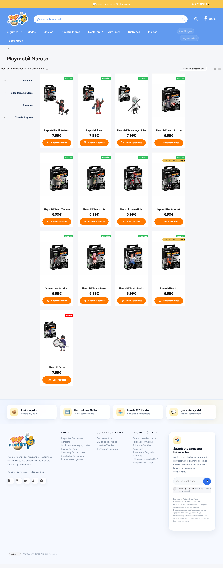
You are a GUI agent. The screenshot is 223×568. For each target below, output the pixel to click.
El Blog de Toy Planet (107, 441)
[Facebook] (10, 481)
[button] (215, 68)
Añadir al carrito (59, 142)
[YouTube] (27, 481)
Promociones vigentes (72, 459)
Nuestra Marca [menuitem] (70, 32)
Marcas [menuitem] (152, 32)
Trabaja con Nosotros (107, 449)
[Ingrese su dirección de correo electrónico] (207, 481)
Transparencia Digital (143, 462)
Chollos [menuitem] (48, 32)
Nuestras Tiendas (105, 445)
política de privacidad (202, 488)
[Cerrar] (1, 565)
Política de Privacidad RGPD (146, 459)
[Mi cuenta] (196, 19)
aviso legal (185, 491)
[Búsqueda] (183, 19)
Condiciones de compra (144, 438)
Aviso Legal (138, 449)
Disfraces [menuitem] (134, 32)
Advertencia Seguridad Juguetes (144, 454)
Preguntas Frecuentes (72, 438)
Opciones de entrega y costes (75, 445)
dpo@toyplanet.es (180, 518)
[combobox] (111, 19)
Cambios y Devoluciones (73, 452)
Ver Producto (59, 379)
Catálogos (185, 31)
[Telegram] (43, 481)
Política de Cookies (142, 445)
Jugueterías (189, 38)
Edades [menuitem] (31, 32)
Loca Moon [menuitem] (16, 40)
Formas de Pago (69, 449)
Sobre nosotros (104, 438)
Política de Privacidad (143, 441)
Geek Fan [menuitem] (94, 32)
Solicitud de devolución (72, 456)
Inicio (9, 48)
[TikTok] (35, 481)
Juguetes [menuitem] (12, 32)
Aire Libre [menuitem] (114, 32)
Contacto (65, 441)
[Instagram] (19, 481)
